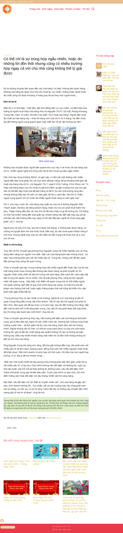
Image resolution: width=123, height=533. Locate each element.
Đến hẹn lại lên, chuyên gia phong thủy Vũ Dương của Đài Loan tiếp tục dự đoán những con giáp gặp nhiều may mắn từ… (110, 117)
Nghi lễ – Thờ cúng (105, 200)
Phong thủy (8, 55)
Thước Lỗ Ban (73, 9)
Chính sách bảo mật (61, 529)
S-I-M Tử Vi (65, 526)
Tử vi (98, 230)
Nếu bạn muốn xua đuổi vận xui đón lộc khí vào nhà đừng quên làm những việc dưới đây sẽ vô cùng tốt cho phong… (110, 140)
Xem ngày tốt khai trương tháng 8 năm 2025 (43, 500)
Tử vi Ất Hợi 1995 (108, 65)
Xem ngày (47, 9)
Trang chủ (34, 9)
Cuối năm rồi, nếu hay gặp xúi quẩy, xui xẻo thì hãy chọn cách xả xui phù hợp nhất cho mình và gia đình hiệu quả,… (110, 94)
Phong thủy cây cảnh (106, 215)
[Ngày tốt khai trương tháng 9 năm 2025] (17, 487)
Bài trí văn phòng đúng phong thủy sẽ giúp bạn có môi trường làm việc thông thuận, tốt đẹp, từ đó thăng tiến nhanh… (110, 165)
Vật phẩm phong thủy (107, 235)
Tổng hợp (101, 220)
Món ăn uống (102, 195)
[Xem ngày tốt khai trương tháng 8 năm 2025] (46, 487)
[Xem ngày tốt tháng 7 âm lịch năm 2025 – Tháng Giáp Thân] (17, 451)
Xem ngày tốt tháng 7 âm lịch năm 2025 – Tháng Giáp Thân (16, 464)
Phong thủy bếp (104, 210)
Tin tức (86, 9)
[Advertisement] (61, 32)
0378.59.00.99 (7, 527)
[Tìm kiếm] (93, 9)
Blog (98, 190)
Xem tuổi (59, 9)
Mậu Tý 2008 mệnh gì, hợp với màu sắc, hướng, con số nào (110, 76)
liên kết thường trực (54, 418)
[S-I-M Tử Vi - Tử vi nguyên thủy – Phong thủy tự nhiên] (14, 9)
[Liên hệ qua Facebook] (2, 521)
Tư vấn (99, 225)
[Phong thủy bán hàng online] (46, 451)
